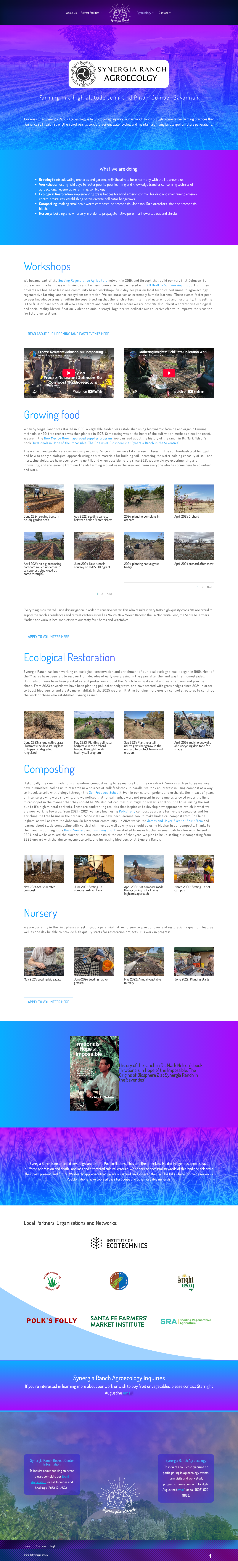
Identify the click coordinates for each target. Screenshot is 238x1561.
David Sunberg (74, 830)
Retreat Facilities (90, 13)
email (127, 1393)
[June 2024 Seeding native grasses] (94, 974)
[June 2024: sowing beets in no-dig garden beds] (44, 511)
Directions (41, 1546)
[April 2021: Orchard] (194, 511)
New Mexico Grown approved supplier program (78, 438)
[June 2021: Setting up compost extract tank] (94, 882)
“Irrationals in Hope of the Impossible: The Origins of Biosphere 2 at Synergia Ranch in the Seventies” (158, 1075)
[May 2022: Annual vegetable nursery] (144, 974)
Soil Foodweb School (104, 792)
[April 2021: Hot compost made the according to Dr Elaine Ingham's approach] (144, 882)
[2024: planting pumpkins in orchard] (144, 511)
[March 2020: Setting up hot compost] (194, 882)
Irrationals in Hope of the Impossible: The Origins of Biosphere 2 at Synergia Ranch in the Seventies (105, 443)
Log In (53, 1546)
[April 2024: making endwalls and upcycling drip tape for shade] (194, 737)
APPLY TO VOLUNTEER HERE (48, 636)
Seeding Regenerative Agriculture (82, 280)
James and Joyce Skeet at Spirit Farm (175, 821)
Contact (163, 13)
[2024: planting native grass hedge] (144, 559)
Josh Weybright (104, 830)
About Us (71, 13)
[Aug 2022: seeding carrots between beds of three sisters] (94, 511)
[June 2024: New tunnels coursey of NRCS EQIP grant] (94, 559)
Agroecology (144, 13)
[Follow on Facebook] (210, 1556)
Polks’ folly (127, 811)
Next (109, 594)
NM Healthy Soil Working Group (169, 285)
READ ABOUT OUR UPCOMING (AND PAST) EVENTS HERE (68, 333)
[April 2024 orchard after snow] (194, 559)
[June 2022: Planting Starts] (194, 974)
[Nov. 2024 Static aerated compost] (44, 882)
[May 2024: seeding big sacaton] (44, 974)
